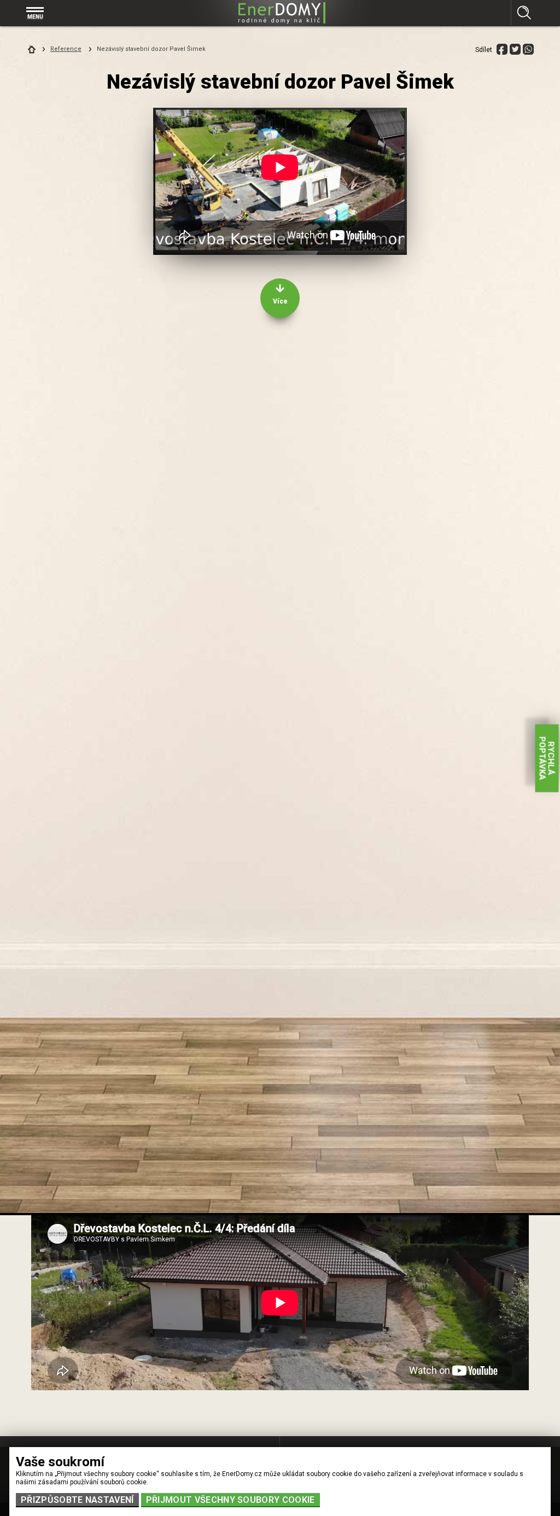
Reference (65, 49)
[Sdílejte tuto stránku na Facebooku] (502, 49)
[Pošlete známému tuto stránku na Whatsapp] (528, 49)
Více (280, 301)
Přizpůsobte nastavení (77, 1500)
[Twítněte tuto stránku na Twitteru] (515, 49)
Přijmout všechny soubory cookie (230, 1500)
